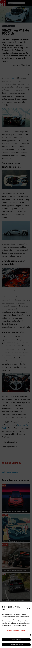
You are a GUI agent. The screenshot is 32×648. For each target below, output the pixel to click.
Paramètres (16, 635)
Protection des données (13, 630)
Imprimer (23, 630)
